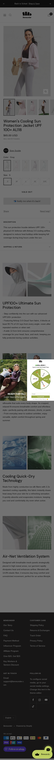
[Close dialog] (2, 361)
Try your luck (40, 396)
